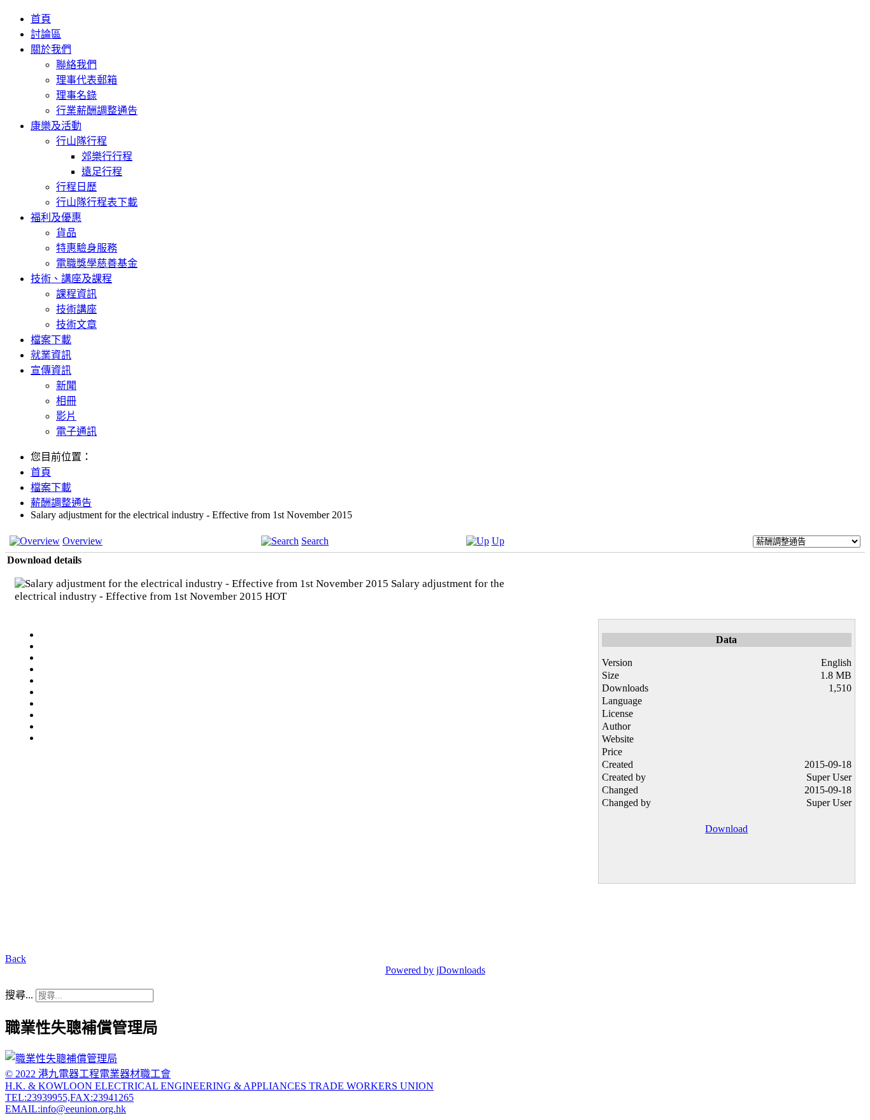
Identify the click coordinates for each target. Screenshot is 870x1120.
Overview (82, 540)
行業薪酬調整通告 (97, 110)
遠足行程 (102, 171)
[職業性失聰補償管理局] (61, 1058)
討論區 (46, 34)
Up (498, 540)
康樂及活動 (56, 125)
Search (315, 540)
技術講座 (76, 309)
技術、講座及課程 (71, 278)
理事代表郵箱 (86, 79)
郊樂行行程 (107, 156)
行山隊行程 (81, 141)
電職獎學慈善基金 (97, 263)
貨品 (66, 232)
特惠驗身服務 (86, 248)
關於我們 (51, 49)
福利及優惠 (56, 217)
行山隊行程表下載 (97, 202)
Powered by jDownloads (435, 970)
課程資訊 (76, 293)
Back (15, 958)
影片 (66, 416)
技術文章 (76, 324)
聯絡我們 (76, 64)
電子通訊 (76, 431)
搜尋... (19, 994)
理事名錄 (76, 95)
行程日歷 (76, 186)
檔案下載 (51, 339)
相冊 (66, 400)
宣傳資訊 (51, 370)
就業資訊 (51, 355)
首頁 (41, 18)
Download (726, 828)
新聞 (66, 385)
